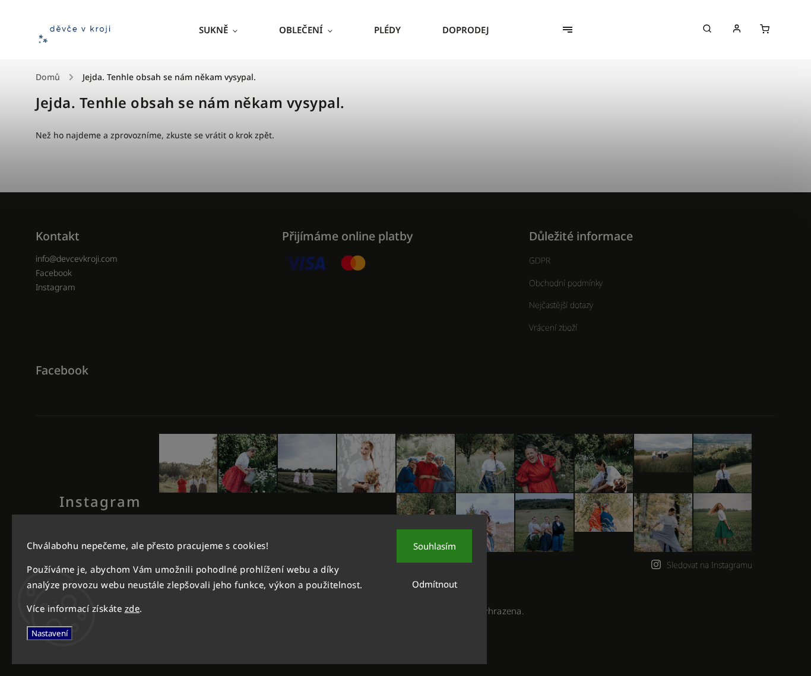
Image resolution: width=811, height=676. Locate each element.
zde (132, 608)
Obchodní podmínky (566, 282)
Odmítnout (434, 584)
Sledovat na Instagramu (709, 564)
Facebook (54, 272)
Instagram (55, 287)
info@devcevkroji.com (77, 258)
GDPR (539, 260)
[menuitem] (228, 29)
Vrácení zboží (553, 327)
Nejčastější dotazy (561, 304)
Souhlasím (434, 546)
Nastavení (49, 633)
